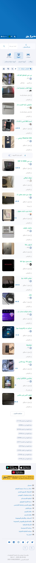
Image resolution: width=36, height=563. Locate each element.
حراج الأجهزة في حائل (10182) (25, 458)
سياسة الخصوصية (26, 528)
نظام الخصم (28, 515)
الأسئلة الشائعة (27, 525)
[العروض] (4, 69)
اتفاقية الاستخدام (26, 498)
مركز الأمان (28, 508)
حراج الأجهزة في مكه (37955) (25, 433)
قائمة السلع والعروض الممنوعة (23, 521)
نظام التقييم (28, 512)
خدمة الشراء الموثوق (26, 502)
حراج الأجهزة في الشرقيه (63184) (24, 429)
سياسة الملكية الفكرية (25, 531)
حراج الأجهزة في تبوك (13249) (25, 454)
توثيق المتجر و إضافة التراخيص (23, 505)
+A (32, 548)
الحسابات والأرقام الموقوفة (24, 518)
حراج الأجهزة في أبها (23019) (25, 446)
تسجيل (30, 485)
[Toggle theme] (15, 36)
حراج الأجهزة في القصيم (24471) (24, 442)
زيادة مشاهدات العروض (25, 495)
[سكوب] (8, 69)
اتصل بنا (29, 535)
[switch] (10, 155)
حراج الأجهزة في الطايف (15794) (24, 450)
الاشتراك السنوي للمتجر (25, 492)
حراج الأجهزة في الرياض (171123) (24, 421)
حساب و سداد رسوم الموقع (24, 489)
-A (25, 548)
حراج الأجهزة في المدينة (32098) (24, 437)
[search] (4, 46)
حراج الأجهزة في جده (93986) (25, 425)
